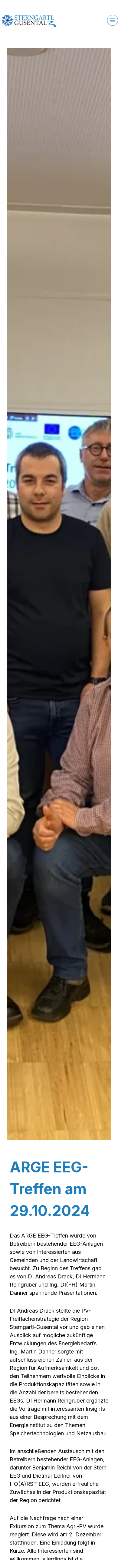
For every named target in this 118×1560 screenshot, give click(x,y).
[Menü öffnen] (112, 20)
